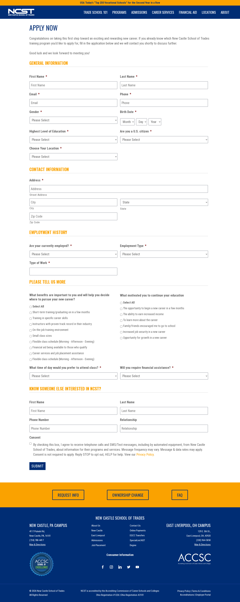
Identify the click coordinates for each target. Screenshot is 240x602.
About (225, 12)
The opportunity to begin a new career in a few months (153, 308)
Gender (35, 112)
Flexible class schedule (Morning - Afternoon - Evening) (63, 341)
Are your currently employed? (50, 246)
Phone (125, 94)
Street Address (38, 194)
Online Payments (138, 530)
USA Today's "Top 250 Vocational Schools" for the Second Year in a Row (120, 2)
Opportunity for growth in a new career (145, 337)
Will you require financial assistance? (146, 368)
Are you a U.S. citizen (136, 131)
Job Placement (98, 545)
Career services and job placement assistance (58, 353)
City (32, 208)
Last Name (128, 77)
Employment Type (133, 246)
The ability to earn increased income (143, 314)
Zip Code (35, 222)
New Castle (97, 530)
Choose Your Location (45, 148)
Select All (38, 306)
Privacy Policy (145, 454)
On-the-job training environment (50, 330)
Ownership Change (127, 495)
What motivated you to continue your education (152, 295)
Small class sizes (42, 335)
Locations (209, 12)
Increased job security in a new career (144, 331)
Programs (119, 12)
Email (34, 94)
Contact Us (135, 525)
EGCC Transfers (137, 535)
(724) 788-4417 (36, 540)
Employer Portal (203, 594)
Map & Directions (37, 544)
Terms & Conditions (201, 591)
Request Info (68, 495)
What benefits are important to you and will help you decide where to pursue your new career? (69, 297)
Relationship (128, 420)
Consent (34, 437)
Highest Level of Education (48, 131)
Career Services (163, 12)
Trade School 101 (95, 12)
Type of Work (39, 263)
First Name (38, 77)
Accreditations (187, 594)
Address (36, 180)
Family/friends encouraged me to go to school (149, 326)
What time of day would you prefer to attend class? (65, 368)
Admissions (139, 12)
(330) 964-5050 (203, 540)
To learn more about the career (140, 320)
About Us (95, 525)
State (123, 208)
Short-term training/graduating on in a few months (61, 312)
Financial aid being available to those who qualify (59, 347)
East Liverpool (98, 535)
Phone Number (39, 420)
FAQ (180, 495)
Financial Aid (188, 12)
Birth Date (128, 112)
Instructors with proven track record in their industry (62, 324)
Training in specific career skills (50, 318)
